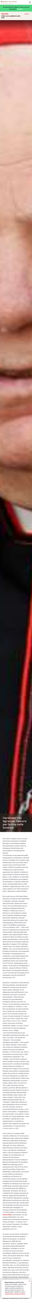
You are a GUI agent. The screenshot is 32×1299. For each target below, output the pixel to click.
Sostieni (20, 9)
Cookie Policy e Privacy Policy (15, 1294)
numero (26, 14)
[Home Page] (9, 2)
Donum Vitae (7, 1214)
